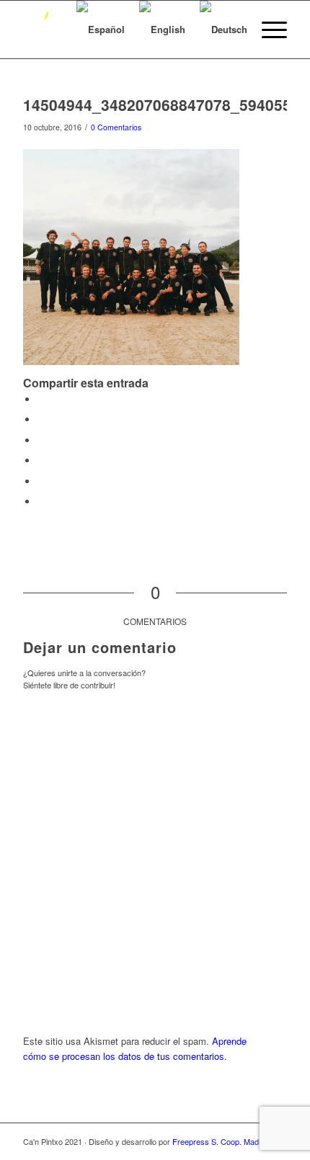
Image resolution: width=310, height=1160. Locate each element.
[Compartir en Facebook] (41, 399)
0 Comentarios (116, 127)
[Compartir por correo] (41, 501)
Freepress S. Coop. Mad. (216, 1141)
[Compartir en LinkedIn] (41, 460)
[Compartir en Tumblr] (41, 481)
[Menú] (267, 29)
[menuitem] (267, 29)
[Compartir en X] (41, 419)
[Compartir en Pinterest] (41, 440)
